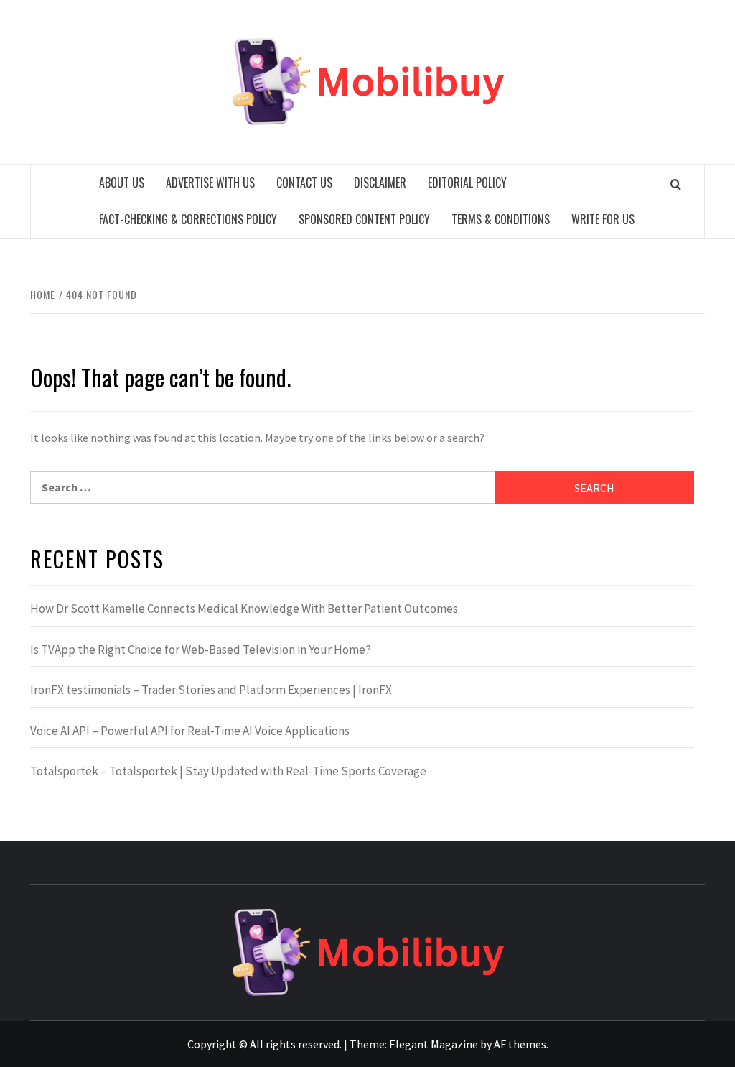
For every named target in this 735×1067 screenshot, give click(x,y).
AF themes (520, 1044)
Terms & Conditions (500, 219)
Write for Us (603, 219)
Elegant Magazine (433, 1044)
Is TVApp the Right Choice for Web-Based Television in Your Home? (200, 649)
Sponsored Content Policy (364, 219)
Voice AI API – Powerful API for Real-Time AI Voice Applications (190, 731)
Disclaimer (380, 182)
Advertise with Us (210, 182)
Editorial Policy (467, 182)
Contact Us (304, 182)
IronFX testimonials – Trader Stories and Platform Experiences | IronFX (211, 690)
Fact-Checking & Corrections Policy (188, 219)
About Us (121, 182)
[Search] (675, 184)
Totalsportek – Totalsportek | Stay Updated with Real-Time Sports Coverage (228, 771)
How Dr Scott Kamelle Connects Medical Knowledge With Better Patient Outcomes (244, 608)
